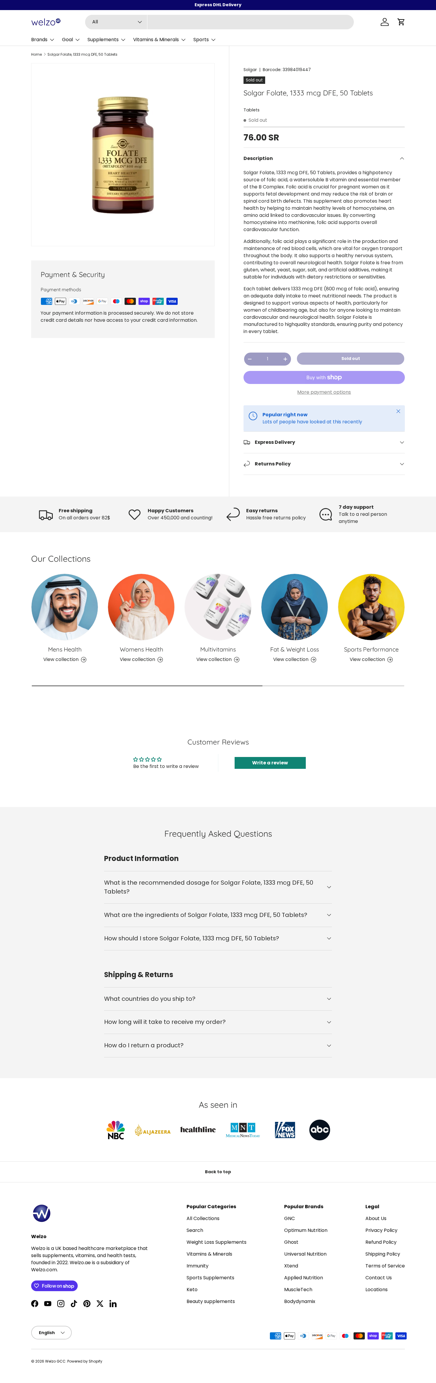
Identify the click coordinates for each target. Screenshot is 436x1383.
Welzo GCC (55, 1361)
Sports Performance (371, 649)
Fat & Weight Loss (294, 649)
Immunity (198, 1265)
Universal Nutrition (305, 1254)
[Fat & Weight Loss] (294, 607)
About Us (375, 1218)
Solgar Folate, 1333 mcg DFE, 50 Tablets (82, 54)
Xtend (291, 1265)
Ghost (291, 1242)
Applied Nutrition (303, 1277)
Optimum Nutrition (305, 1230)
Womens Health (141, 649)
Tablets (252, 110)
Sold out (350, 358)
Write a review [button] (270, 762)
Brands (39, 39)
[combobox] (219, 22)
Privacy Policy (381, 1230)
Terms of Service (385, 1265)
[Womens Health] (141, 607)
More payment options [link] (324, 392)
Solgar (250, 70)
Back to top (218, 1172)
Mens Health (65, 649)
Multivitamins (218, 649)
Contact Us (378, 1277)
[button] (401, 21)
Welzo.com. (44, 1269)
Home (36, 54)
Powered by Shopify (84, 1361)
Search (195, 1230)
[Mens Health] (64, 607)
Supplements (103, 39)
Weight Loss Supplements (216, 1242)
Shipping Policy (382, 1254)
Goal (67, 39)
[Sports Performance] (371, 607)
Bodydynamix (299, 1301)
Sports (201, 39)
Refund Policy (381, 1242)
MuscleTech (298, 1289)
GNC (289, 1218)
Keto (192, 1289)
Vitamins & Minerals (156, 39)
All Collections (203, 1218)
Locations (376, 1289)
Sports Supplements (210, 1277)
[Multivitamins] (218, 607)
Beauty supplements (211, 1301)
